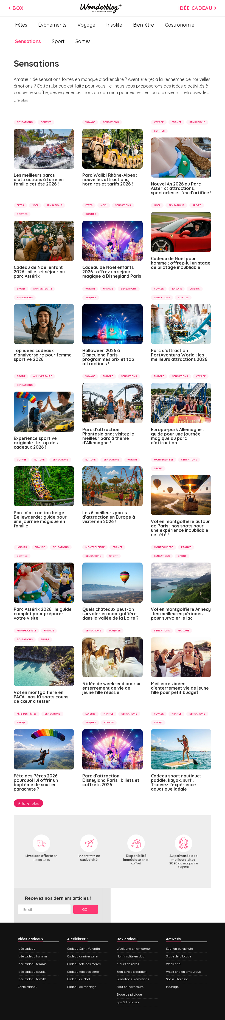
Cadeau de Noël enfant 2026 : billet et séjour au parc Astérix (39, 272)
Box (17, 8)
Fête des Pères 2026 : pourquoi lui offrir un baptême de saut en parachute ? (37, 782)
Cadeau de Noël (78, 979)
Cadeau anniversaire (82, 956)
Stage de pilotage (129, 994)
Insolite (114, 25)
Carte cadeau (27, 987)
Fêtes (21, 25)
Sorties (83, 41)
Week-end (173, 964)
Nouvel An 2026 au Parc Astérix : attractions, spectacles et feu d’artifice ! (181, 188)
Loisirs (195, 288)
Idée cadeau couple (32, 972)
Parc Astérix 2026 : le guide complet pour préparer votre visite (43, 613)
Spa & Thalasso (128, 1002)
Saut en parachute (130, 987)
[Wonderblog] (101, 8)
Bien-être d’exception (132, 972)
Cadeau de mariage (81, 987)
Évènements (52, 25)
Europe (176, 288)
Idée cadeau (196, 8)
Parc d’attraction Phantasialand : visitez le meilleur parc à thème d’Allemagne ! (108, 436)
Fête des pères (26, 713)
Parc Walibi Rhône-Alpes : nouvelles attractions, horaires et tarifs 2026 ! (109, 179)
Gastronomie (179, 25)
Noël (35, 205)
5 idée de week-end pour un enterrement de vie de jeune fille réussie (112, 688)
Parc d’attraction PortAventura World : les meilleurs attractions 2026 (179, 355)
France (176, 121)
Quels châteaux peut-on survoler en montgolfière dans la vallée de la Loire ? (110, 613)
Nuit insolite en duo (130, 956)
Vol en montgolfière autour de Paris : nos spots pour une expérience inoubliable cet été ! (180, 528)
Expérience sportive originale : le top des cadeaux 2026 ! (36, 442)
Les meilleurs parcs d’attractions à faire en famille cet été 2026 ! (39, 179)
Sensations (28, 41)
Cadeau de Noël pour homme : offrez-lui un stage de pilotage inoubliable (180, 263)
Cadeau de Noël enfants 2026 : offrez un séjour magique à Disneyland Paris (111, 272)
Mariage (114, 630)
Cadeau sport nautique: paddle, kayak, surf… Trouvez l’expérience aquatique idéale (176, 782)
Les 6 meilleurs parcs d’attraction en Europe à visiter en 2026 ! (108, 517)
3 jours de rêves (128, 964)
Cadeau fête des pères (83, 972)
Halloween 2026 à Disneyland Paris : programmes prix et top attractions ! (108, 357)
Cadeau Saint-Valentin (83, 949)
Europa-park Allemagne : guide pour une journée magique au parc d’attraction (177, 436)
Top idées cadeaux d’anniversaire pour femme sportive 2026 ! (43, 355)
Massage (172, 987)
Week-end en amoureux (134, 949)
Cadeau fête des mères (83, 964)
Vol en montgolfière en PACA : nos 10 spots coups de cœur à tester (41, 697)
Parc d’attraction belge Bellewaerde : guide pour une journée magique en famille (40, 519)
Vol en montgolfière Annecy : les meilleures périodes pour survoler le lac (181, 613)
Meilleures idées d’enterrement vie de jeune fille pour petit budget (180, 688)
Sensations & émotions (133, 979)
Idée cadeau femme (32, 964)
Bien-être (143, 25)
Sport (58, 41)
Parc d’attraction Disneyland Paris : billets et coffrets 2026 (110, 780)
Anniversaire (42, 288)
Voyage (86, 25)
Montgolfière (163, 459)
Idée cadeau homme (32, 956)
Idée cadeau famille (32, 979)
